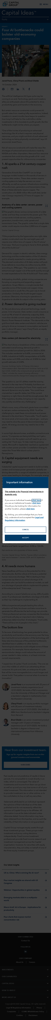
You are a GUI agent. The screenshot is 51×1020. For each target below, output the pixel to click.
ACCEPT (25, 538)
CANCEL (25, 530)
